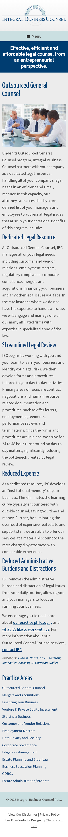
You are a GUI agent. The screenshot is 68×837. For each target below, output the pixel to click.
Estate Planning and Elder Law (25, 759)
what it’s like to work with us (25, 629)
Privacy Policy (50, 814)
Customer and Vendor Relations (26, 723)
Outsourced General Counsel (23, 688)
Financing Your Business (20, 702)
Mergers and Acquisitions (21, 695)
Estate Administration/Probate (26, 781)
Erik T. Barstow (50, 658)
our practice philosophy (32, 622)
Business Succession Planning (24, 766)
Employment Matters (18, 731)
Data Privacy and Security (21, 738)
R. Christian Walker (44, 663)
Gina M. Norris (28, 658)
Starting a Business (16, 716)
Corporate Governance (19, 745)
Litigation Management (20, 752)
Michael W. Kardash (16, 663)
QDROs (7, 773)
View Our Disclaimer (23, 814)
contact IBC (12, 649)
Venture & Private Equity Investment (29, 709)
